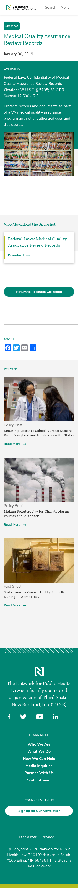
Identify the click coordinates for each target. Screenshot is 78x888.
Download (16, 255)
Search (50, 7)
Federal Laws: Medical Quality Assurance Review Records (37, 242)
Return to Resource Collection (39, 292)
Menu (65, 7)
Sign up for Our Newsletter (39, 811)
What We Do (39, 751)
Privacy (48, 837)
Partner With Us (39, 772)
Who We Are (39, 744)
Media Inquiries (39, 765)
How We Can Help (39, 758)
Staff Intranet (39, 779)
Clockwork (42, 866)
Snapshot (11, 26)
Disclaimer (27, 837)
